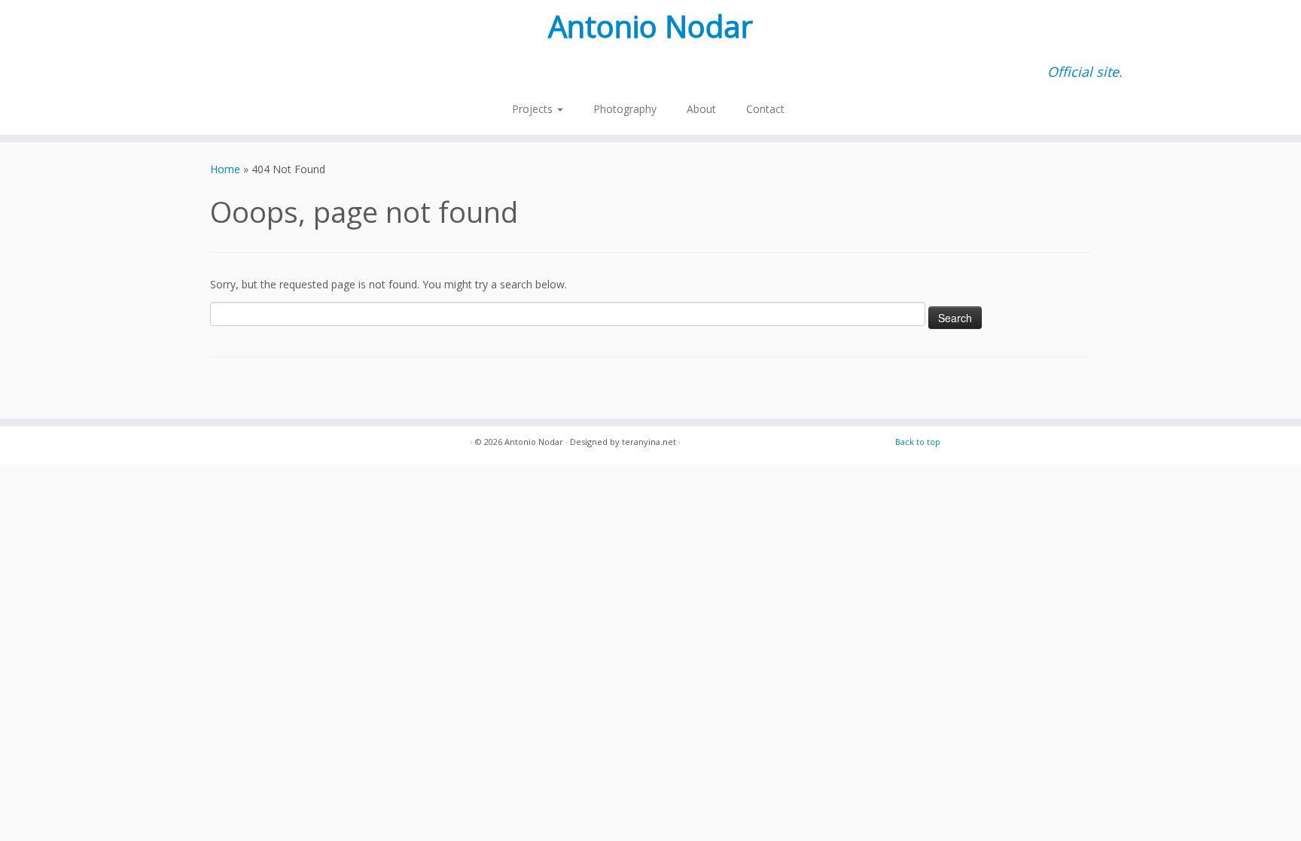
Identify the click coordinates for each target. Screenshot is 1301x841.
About (701, 109)
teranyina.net (649, 441)
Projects (534, 109)
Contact (765, 109)
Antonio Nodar (650, 26)
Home (225, 169)
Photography (625, 109)
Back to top (917, 441)
